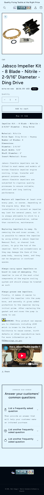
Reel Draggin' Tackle (17, 489)
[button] (4, 7)
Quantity (6, 94)
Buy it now (22, 116)
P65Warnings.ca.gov (12, 340)
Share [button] (7, 371)
